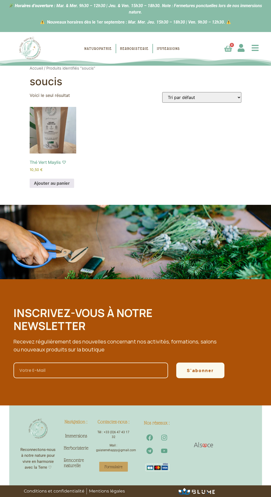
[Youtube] (164, 450)
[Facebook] (149, 437)
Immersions (76, 436)
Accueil (36, 68)
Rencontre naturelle (74, 462)
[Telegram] (149, 450)
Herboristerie (76, 448)
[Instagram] (164, 437)
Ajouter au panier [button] (52, 183)
